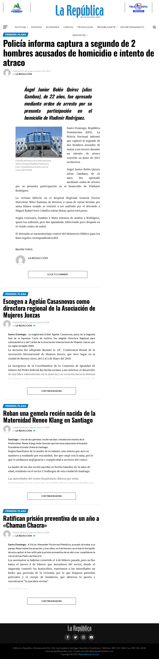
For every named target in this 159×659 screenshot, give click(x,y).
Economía (52, 27)
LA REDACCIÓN (24, 74)
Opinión (36, 27)
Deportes (79, 35)
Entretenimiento (132, 27)
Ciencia (68, 27)
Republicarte (106, 27)
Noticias (20, 27)
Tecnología (85, 27)
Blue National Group (89, 654)
